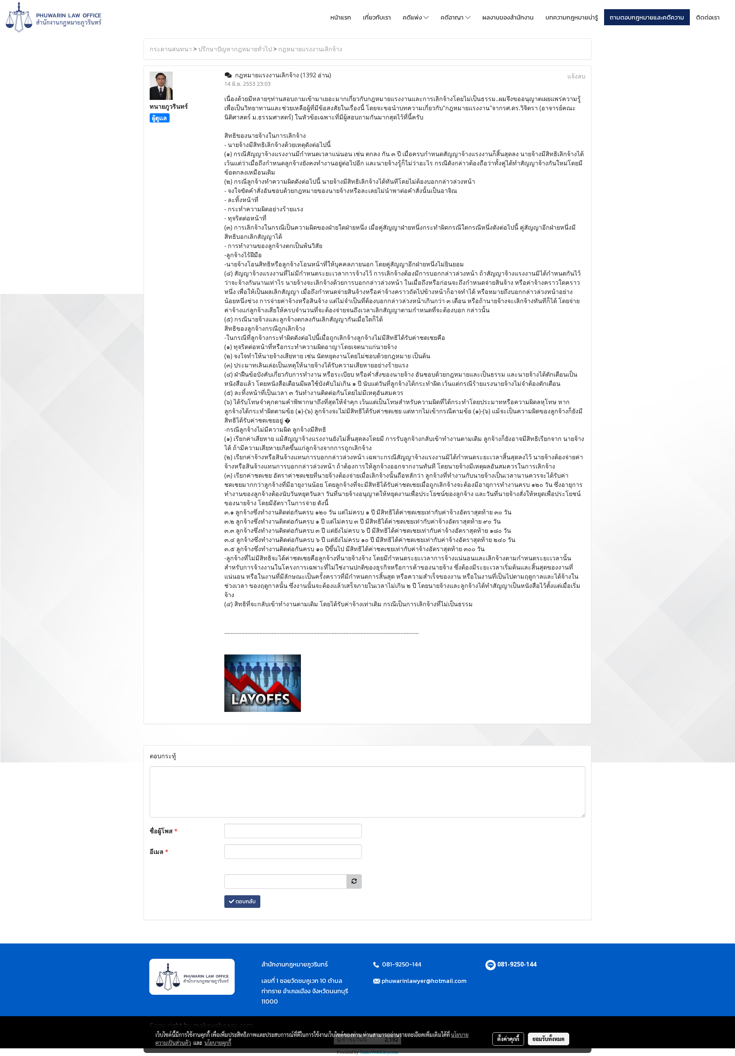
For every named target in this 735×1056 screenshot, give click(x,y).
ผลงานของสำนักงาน (508, 17)
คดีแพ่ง (413, 17)
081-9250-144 (516, 964)
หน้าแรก (340, 17)
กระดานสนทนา (171, 49)
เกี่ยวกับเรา (377, 17)
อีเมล (159, 851)
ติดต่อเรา (708, 17)
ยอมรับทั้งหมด (548, 1038)
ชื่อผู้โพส (164, 831)
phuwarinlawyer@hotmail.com (424, 980)
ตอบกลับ (245, 902)
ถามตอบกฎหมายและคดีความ (647, 17)
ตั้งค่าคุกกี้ (508, 1038)
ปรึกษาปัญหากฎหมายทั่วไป (235, 49)
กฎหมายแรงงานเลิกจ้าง (310, 49)
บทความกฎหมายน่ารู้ (572, 17)
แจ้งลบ (576, 76)
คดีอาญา (453, 17)
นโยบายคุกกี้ (217, 1042)
